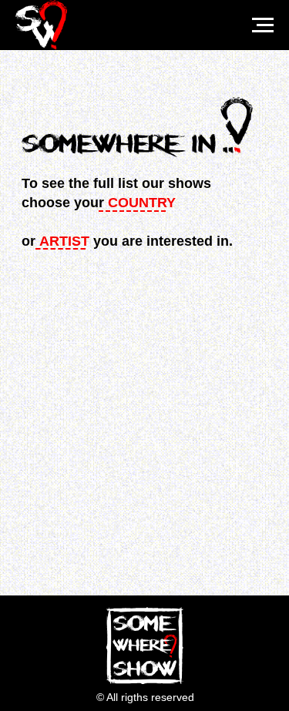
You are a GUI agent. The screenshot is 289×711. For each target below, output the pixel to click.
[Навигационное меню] (263, 25)
